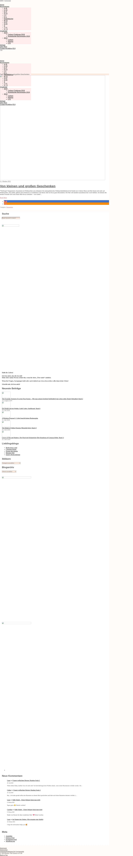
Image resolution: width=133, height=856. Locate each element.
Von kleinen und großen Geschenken (27, 186)
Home (2, 5)
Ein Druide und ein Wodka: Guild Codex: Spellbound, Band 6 (21, 408)
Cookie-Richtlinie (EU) (8, 48)
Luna (8, 780)
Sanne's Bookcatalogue (13, 454)
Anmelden (9, 836)
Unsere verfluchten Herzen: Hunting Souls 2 (26, 780)
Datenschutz (4, 850)
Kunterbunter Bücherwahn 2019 (19, 36)
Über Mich (3, 47)
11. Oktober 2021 (5, 181)
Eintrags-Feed (10, 838)
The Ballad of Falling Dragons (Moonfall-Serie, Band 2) (19, 428)
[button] (5, 201)
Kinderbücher (8, 19)
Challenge (3, 31)
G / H (5, 13)
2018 (5, 38)
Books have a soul (11, 447)
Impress (10, 41)
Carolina (9, 809)
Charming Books (11, 449)
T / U (5, 27)
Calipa (9, 790)
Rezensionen (4, 6)
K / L (5, 17)
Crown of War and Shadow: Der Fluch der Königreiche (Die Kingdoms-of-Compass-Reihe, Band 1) (33, 437)
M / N (5, 20)
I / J (5, 15)
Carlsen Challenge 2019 (16, 34)
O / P (5, 22)
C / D (5, 10)
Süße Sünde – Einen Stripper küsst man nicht (26, 800)
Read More (3, 198)
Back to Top (4, 855)
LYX (9, 43)
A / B (5, 8)
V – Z (6, 29)
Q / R (5, 24)
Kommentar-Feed (11, 839)
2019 (5, 33)
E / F (5, 12)
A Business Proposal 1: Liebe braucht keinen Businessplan (20, 418)
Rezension (9, 207)
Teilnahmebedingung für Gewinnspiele (12, 851)
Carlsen (10, 40)
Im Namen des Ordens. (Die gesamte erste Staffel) (27, 819)
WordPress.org (10, 841)
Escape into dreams (12, 451)
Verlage (2, 45)
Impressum (3, 848)
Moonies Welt (10, 453)
